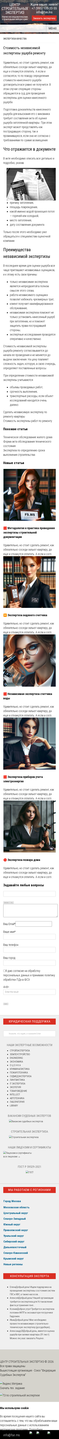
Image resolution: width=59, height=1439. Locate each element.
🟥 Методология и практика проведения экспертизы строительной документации (29, 532)
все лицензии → (11, 1156)
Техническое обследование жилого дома (27, 437)
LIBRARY (14, 1105)
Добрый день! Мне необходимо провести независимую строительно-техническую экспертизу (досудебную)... (30, 1323)
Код (12, 902)
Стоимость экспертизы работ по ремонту (27, 421)
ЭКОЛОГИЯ (15, 1087)
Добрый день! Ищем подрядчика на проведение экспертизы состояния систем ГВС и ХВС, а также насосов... (32, 1291)
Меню (53, 28)
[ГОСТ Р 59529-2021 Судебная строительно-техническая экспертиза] (29, 1172)
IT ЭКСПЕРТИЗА (17, 1083)
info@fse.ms (44, 12)
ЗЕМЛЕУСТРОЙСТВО (20, 1054)
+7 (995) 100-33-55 (44, 8)
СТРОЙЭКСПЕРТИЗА (20, 1050)
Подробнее (36, 1429)
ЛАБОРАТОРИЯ (17, 1101)
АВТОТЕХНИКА (17, 1098)
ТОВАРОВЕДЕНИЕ (18, 1091)
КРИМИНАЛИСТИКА (20, 1069)
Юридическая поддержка (29, 1021)
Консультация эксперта (29, 1276)
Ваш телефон (10, 944)
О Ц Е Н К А (15, 1065)
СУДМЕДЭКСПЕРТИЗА (20, 1076)
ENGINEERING (16, 1057)
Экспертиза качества (15, 38)
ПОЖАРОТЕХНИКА (19, 1072)
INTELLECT (15, 1094)
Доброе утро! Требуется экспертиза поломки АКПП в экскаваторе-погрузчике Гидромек (32, 1313)
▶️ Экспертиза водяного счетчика (25, 615)
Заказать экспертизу (44, 18)
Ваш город (9, 957)
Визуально (6, 902)
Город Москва (12, 1201)
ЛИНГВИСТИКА (17, 1079)
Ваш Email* (9, 924)
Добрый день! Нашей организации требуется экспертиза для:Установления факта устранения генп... (31, 1301)
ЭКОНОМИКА (16, 1061)
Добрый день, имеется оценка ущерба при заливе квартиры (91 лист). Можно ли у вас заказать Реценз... (32, 1334)
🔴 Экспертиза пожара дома (21, 860)
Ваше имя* (9, 931)
